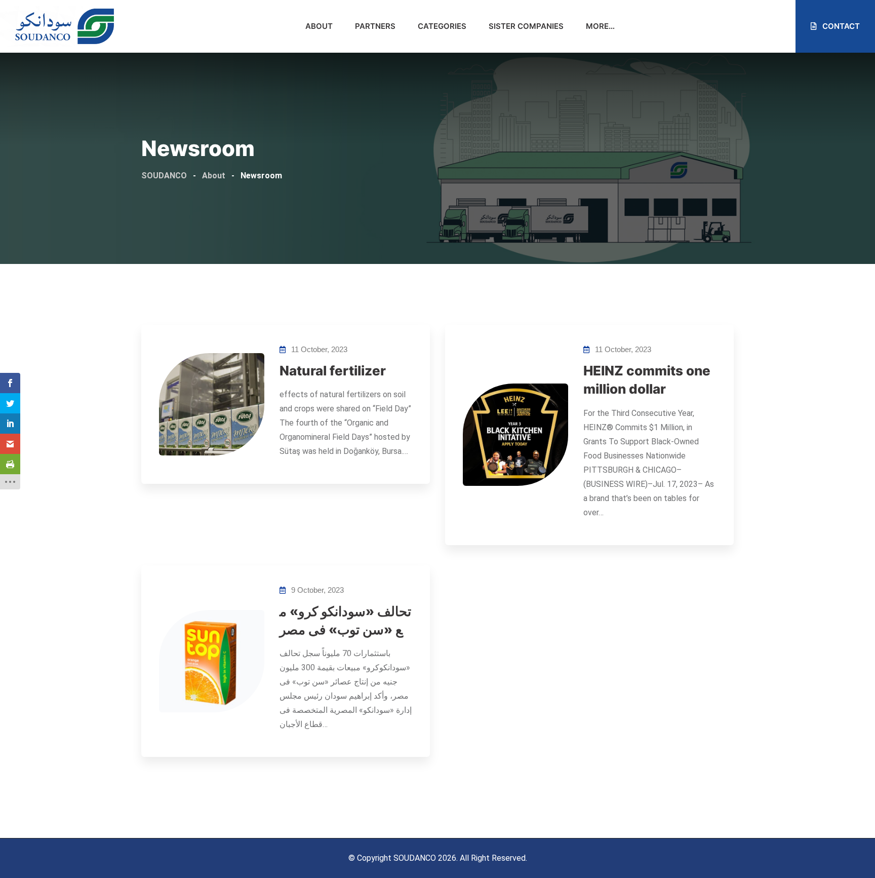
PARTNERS (375, 26)
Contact (840, 26)
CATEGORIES (442, 26)
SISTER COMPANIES (526, 26)
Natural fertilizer (333, 370)
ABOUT (319, 26)
